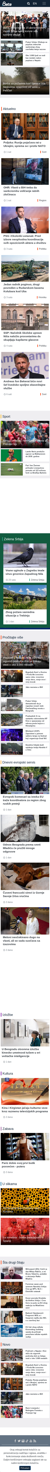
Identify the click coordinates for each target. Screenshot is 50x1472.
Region (42, 200)
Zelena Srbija (37, 580)
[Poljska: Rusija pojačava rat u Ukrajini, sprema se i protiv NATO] (25, 126)
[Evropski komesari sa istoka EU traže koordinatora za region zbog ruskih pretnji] (25, 780)
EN (35, 3)
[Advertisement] (25, 506)
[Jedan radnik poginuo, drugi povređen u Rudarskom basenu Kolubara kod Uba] (25, 268)
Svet (44, 152)
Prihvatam (25, 1468)
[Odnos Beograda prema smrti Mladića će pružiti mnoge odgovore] (25, 828)
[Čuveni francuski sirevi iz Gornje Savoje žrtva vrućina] (25, 876)
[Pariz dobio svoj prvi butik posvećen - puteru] (25, 1146)
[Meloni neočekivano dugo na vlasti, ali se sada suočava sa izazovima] (25, 921)
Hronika (42, 297)
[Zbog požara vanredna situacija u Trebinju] (25, 597)
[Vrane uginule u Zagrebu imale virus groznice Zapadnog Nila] (25, 555)
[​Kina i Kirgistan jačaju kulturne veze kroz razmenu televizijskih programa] (25, 1091)
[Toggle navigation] (44, 3)
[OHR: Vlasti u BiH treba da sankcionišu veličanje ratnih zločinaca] (25, 171)
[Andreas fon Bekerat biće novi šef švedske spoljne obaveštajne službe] (25, 365)
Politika (42, 249)
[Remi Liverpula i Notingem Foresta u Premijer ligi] (25, 434)
